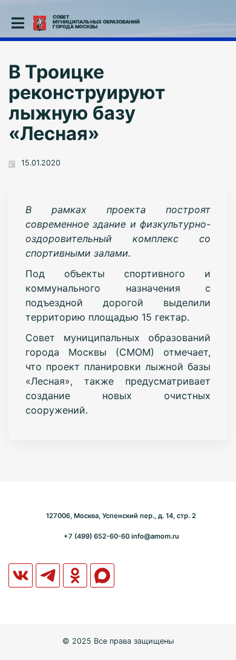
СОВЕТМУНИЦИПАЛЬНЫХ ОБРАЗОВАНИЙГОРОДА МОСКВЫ (96, 21)
